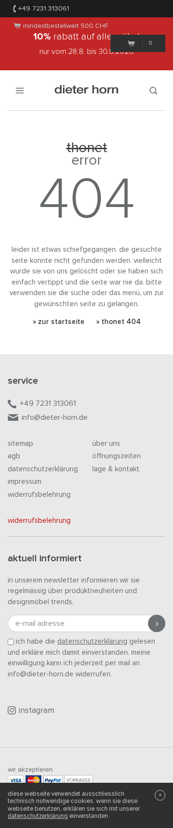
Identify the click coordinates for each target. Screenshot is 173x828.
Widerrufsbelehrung (39, 494)
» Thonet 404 (118, 321)
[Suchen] (153, 90)
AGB (14, 456)
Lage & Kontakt (115, 469)
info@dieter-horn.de (54, 417)
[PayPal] (52, 780)
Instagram (36, 711)
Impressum (24, 481)
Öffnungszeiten (116, 456)
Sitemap (20, 443)
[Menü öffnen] (20, 90)
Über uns (106, 443)
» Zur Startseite (59, 321)
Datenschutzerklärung (43, 469)
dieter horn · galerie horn (86, 90)
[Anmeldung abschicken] (156, 623)
